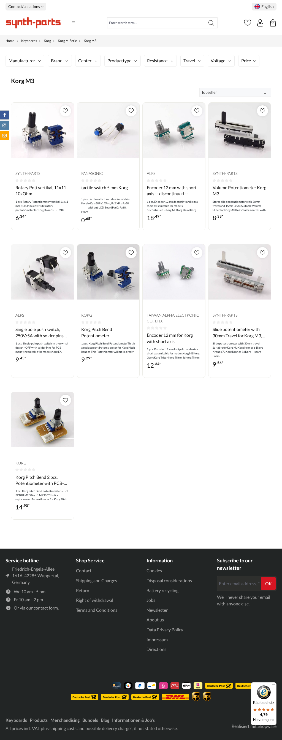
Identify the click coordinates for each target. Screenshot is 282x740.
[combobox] (156, 22)
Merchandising (65, 720)
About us (155, 619)
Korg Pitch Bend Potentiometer (96, 332)
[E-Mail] (4, 135)
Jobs (151, 600)
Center (84, 60)
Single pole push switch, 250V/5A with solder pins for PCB (39, 333)
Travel (189, 60)
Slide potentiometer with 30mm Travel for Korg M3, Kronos (237, 333)
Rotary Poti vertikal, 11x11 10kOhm (40, 190)
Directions (156, 649)
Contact (83, 570)
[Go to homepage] (33, 22)
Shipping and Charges (96, 580)
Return (82, 590)
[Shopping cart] (272, 22)
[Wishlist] (247, 22)
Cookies (154, 570)
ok (268, 583)
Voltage (218, 60)
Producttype (119, 60)
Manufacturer (22, 60)
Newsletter (157, 610)
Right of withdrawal (94, 600)
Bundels (90, 720)
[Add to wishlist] (65, 110)
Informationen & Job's (133, 720)
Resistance (157, 60)
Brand (57, 60)
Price (246, 60)
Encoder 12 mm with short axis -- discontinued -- (172, 190)
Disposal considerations (169, 580)
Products (39, 720)
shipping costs (63, 728)
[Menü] (273, 685)
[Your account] (260, 22)
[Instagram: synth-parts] (4, 125)
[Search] (211, 22)
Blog (105, 720)
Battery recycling (162, 590)
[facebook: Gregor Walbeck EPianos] (4, 115)
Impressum (157, 639)
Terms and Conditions (96, 610)
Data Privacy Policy (165, 629)
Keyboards (16, 720)
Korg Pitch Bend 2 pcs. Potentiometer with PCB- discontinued (39, 480)
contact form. (46, 607)
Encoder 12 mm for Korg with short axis (170, 338)
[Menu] (73, 23)
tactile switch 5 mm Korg (104, 187)
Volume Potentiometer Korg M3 (239, 190)
